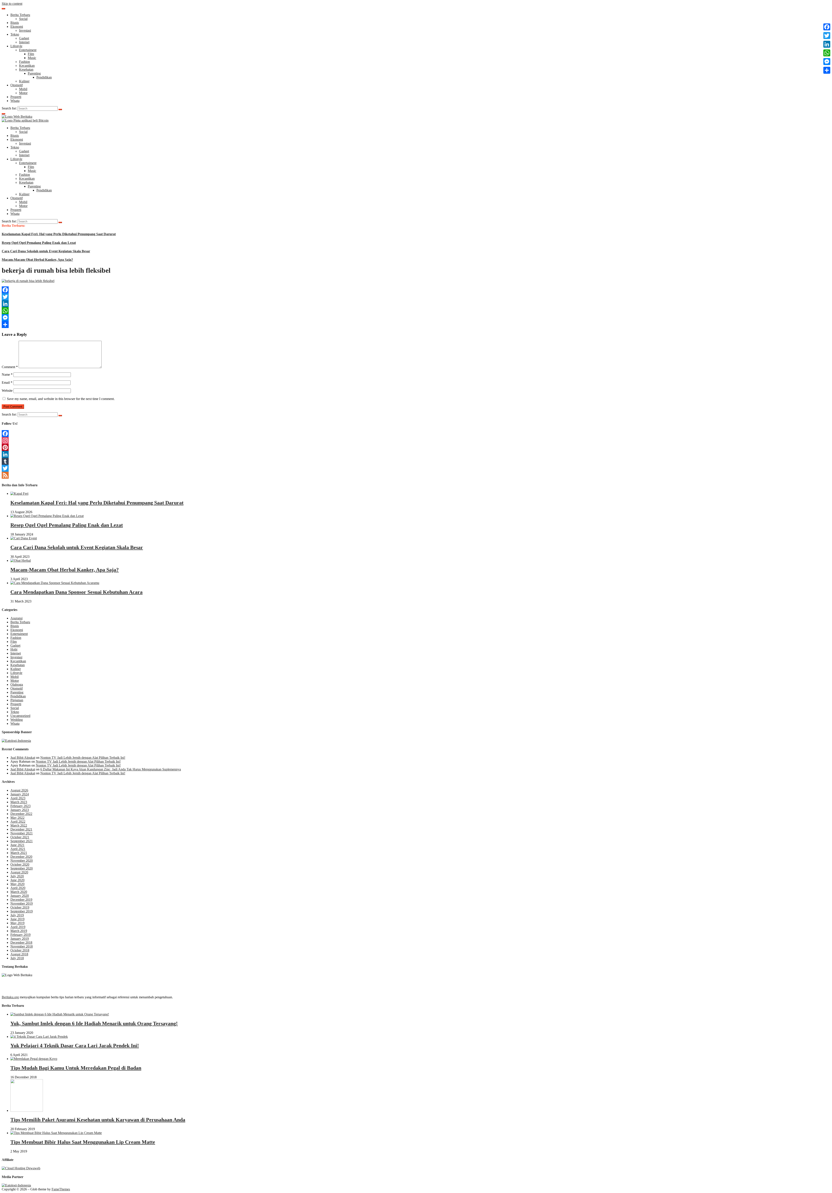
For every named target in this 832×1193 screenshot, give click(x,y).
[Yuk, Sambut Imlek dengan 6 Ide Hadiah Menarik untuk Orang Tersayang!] (59, 1014)
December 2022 (21, 814)
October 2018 (19, 950)
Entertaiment (27, 50)
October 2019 (19, 907)
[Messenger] (416, 317)
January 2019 (19, 938)
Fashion (24, 62)
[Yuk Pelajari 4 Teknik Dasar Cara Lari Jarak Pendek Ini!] (39, 1036)
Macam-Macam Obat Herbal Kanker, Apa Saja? (37, 259)
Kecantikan (27, 65)
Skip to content (12, 3)
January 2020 (19, 896)
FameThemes (61, 1189)
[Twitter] (416, 296)
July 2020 (17, 876)
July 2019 (17, 915)
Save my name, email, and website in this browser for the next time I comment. (61, 399)
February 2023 (20, 806)
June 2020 (17, 880)
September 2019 (21, 911)
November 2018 (21, 946)
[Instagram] (416, 440)
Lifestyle (16, 46)
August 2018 (19, 954)
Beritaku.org (10, 997)
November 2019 (21, 903)
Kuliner (24, 81)
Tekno (14, 34)
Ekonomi (16, 26)
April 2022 (17, 821)
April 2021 (17, 849)
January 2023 (19, 810)
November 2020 (21, 860)
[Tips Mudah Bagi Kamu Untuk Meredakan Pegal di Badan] (33, 1059)
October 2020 (19, 864)
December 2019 (21, 899)
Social (23, 19)
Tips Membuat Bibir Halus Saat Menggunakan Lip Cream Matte (82, 1142)
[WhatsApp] (416, 310)
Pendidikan (44, 77)
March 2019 (18, 931)
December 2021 (21, 829)
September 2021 (21, 841)
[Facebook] (416, 289)
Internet (24, 42)
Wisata (15, 101)
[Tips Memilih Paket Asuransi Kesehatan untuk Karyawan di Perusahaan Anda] (26, 1110)
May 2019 (17, 923)
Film (31, 54)
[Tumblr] (416, 461)
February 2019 (20, 935)
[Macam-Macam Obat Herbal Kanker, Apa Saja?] (20, 560)
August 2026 (19, 790)
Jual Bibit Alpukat (22, 757)
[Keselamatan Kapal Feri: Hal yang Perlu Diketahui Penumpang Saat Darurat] (19, 493)
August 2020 (19, 872)
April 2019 (17, 927)
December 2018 (21, 942)
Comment (10, 367)
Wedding (16, 719)
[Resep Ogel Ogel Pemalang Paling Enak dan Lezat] (47, 516)
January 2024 (19, 794)
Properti (15, 97)
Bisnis (14, 22)
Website (7, 390)
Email (7, 382)
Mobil (23, 89)
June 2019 (17, 919)
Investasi (25, 30)
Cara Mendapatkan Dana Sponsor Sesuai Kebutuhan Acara (76, 592)
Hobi (13, 649)
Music (32, 58)
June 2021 (17, 845)
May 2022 (17, 817)
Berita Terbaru (20, 15)
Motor (23, 93)
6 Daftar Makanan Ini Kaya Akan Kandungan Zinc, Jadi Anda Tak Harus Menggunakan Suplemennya (110, 769)
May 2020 (17, 884)
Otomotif (16, 85)
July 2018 (17, 958)
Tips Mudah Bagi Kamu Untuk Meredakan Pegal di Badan (75, 1068)
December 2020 (21, 856)
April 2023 (17, 798)
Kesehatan (26, 69)
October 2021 (19, 837)
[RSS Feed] (416, 475)
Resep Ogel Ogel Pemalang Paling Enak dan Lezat (39, 243)
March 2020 (18, 892)
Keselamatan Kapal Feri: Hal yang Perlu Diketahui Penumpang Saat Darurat (59, 234)
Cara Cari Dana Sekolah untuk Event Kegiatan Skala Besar (46, 251)
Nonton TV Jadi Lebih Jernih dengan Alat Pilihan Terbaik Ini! (82, 757)
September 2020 (21, 868)
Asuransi (16, 618)
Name (7, 374)
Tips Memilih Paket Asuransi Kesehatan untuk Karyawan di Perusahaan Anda (97, 1120)
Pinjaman (16, 700)
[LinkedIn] (416, 303)
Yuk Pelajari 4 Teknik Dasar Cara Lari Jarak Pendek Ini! (74, 1045)
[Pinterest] (416, 447)
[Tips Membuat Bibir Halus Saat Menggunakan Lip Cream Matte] (56, 1133)
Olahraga (16, 684)
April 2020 (17, 888)
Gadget (24, 38)
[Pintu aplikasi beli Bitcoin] (25, 120)
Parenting (34, 73)
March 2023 (18, 802)
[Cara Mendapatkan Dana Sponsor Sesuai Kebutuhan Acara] (54, 583)
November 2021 (21, 833)
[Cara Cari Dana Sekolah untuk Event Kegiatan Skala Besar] (23, 538)
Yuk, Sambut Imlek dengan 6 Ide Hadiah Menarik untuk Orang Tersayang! (94, 1023)
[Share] (416, 324)
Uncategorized (20, 716)
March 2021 (18, 853)
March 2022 (18, 825)
